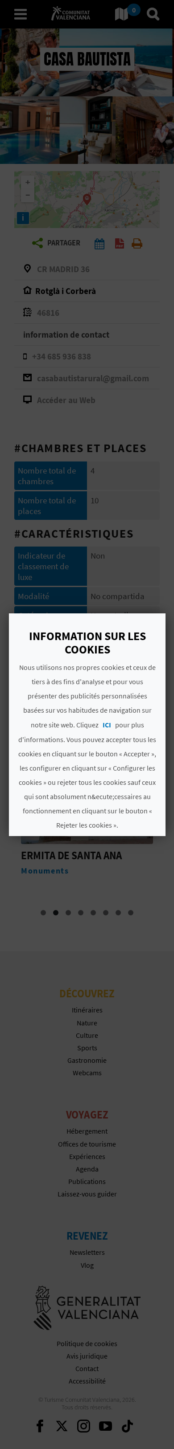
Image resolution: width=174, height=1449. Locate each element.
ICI (106, 724)
